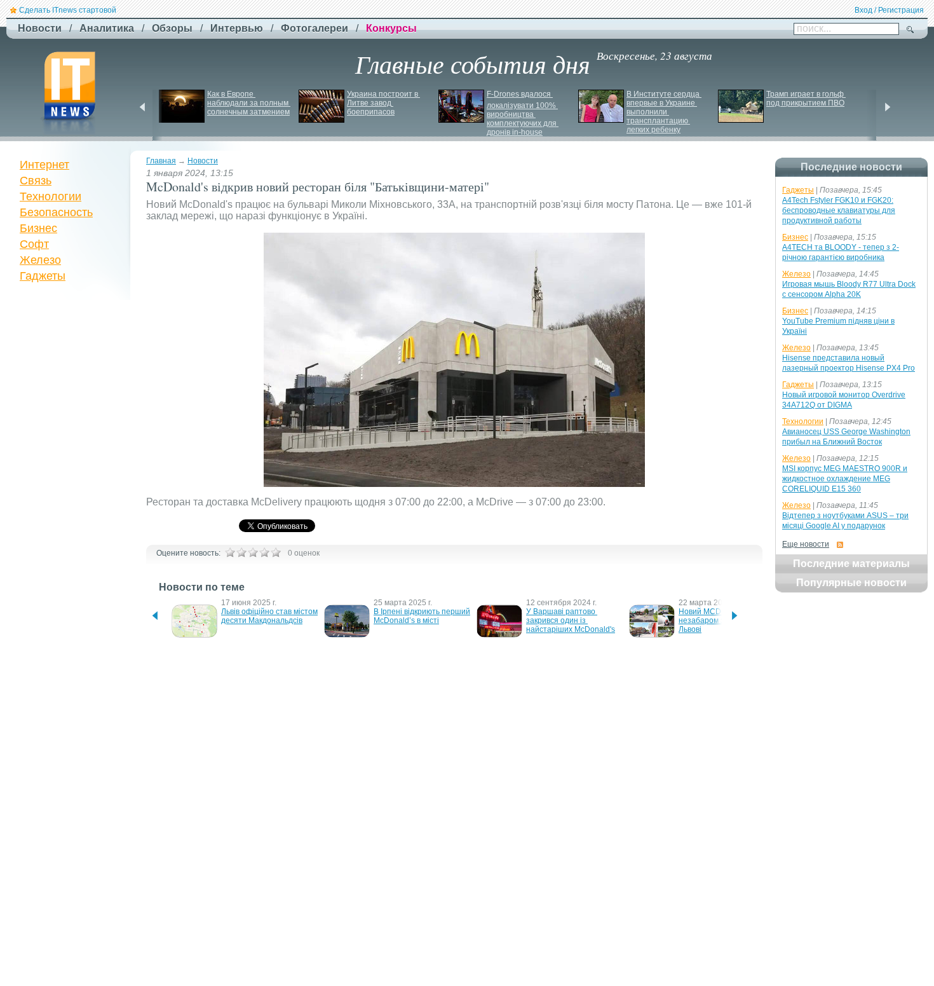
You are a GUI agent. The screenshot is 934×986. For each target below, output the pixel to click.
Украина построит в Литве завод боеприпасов (383, 103)
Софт (34, 244)
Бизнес (38, 228)
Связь (35, 180)
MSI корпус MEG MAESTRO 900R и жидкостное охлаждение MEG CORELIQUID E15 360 (844, 478)
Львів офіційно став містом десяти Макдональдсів (270, 616)
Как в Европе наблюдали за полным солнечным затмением (248, 103)
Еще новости (805, 544)
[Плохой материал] (241, 552)
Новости (202, 160)
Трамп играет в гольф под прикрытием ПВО (806, 98)
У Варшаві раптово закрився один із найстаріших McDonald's (570, 620)
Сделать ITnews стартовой (67, 10)
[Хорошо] (264, 552)
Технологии (50, 196)
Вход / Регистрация (889, 10)
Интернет (44, 164)
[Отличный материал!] (275, 552)
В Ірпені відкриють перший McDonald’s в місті (423, 616)
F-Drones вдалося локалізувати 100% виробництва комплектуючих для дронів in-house (522, 113)
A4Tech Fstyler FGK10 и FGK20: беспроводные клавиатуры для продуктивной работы (838, 210)
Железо (40, 260)
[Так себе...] (253, 552)
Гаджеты (42, 276)
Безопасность (56, 212)
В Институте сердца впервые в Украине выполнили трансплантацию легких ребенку (663, 112)
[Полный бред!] (230, 552)
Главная (161, 160)
